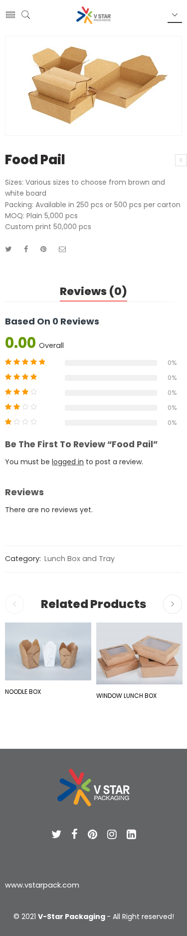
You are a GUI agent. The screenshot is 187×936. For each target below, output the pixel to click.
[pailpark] (93, 86)
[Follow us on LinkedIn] (131, 834)
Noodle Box (23, 691)
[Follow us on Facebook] (74, 834)
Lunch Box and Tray (79, 559)
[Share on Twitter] (8, 249)
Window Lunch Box (126, 695)
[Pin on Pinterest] (43, 249)
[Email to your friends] (62, 249)
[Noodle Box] (181, 160)
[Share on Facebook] (26, 249)
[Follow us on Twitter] (56, 834)
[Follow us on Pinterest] (92, 834)
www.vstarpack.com (42, 885)
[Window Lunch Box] (139, 653)
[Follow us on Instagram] (112, 834)
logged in (68, 462)
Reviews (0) (93, 291)
